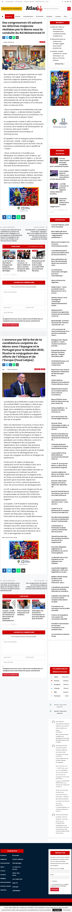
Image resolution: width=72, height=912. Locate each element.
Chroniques (18, 1)
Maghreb (9, 16)
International (28, 16)
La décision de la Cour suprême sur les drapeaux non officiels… (59, 560)
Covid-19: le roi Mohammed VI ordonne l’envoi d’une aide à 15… (60, 510)
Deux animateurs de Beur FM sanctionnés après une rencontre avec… (59, 262)
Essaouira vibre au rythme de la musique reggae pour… (59, 202)
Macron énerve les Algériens (58, 281)
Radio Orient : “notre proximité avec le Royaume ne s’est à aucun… (58, 290)
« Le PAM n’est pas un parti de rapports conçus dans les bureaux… (59, 189)
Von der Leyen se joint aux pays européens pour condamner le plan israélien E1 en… (59, 31)
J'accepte (57, 910)
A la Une (35, 250)
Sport (43, 369)
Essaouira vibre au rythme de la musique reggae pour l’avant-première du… (59, 43)
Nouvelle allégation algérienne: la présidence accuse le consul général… (59, 550)
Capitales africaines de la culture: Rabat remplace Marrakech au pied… (60, 599)
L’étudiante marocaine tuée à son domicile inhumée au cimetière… (60, 589)
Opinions (3, 890)
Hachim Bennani (61, 815)
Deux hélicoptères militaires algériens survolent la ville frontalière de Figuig (62, 726)
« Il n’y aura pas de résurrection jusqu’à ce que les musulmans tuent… (60, 332)
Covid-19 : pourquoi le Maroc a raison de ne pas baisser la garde (59, 465)
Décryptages (10, 1)
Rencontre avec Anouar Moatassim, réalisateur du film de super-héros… (60, 373)
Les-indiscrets (17, 879)
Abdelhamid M (60, 746)
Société (49, 16)
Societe (3, 875)
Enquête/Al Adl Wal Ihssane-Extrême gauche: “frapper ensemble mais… (58, 353)
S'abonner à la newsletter (11, 9)
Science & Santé (29, 1)
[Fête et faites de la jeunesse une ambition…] (23, 604)
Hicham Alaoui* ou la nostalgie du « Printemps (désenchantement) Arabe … (59, 301)
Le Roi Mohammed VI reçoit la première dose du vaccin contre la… (60, 253)
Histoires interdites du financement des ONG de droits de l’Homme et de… (60, 437)
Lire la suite (66, 910)
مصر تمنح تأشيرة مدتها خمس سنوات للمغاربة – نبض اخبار (62, 768)
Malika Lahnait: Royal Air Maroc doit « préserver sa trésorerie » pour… (59, 580)
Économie (39, 16)
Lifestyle (15, 887)
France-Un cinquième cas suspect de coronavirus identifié (59, 617)
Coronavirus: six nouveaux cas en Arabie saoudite (60, 608)
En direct (37, 369)
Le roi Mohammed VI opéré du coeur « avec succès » (59, 502)
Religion (3, 878)
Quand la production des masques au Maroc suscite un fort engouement (60, 539)
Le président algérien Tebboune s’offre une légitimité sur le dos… (59, 570)
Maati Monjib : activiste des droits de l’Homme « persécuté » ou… (60, 323)
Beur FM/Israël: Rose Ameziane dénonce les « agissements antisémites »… (59, 234)
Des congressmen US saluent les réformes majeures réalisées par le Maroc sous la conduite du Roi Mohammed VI (36, 586)
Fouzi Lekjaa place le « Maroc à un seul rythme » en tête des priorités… (59, 175)
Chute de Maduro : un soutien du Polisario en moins (62, 801)
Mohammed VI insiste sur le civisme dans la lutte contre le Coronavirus (59, 392)
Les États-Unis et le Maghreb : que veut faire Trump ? (62, 819)
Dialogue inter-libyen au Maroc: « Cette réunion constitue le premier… (59, 343)
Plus (47, 1)
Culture (58, 16)
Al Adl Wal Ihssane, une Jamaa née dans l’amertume (60, 363)
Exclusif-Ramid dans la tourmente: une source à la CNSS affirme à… (60, 493)
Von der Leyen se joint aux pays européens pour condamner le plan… (59, 162)
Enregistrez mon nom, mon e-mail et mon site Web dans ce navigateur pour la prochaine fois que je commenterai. (23, 320)
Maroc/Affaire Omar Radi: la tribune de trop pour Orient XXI (60, 401)
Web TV (15, 883)
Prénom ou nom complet (57, 868)
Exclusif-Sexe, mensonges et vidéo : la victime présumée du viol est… (60, 426)
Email (51, 874)
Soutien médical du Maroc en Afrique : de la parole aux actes (60, 474)
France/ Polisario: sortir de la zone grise (60, 226)
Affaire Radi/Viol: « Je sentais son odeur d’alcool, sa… (59, 410)
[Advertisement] (59, 652)
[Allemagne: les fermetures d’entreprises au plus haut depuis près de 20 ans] (38, 604)
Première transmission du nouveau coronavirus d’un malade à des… (60, 627)
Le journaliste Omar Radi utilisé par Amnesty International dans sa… (59, 456)
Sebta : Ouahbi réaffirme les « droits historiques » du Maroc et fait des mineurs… (60, 55)
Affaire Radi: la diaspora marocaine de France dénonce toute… (60, 382)
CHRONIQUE (16, 891)
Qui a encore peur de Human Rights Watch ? (59, 418)
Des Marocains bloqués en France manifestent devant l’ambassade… (60, 519)
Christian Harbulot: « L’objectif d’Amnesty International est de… (59, 446)
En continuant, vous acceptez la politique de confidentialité (59, 885)
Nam (57, 721)
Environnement (39, 1)
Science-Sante (5, 886)
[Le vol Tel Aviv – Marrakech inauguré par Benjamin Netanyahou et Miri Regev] (9, 254)
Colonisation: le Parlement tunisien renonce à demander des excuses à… (59, 529)
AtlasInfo (54, 881)
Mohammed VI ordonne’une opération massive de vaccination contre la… (60, 313)
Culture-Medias (17, 859)
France (17, 16)
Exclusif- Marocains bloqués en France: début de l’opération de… (59, 484)
